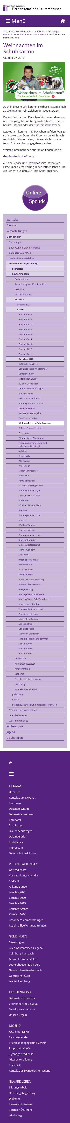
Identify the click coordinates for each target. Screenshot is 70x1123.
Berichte (24, 34)
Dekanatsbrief (17, 836)
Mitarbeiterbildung (20, 1059)
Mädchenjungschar (28, 470)
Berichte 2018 (25, 319)
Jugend (11, 732)
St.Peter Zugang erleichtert (31, 428)
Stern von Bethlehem (29, 633)
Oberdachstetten (18, 715)
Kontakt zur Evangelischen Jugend (29, 1070)
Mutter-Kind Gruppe (28, 618)
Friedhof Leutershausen (28, 679)
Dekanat (12, 225)
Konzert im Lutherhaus (30, 604)
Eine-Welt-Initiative (28, 418)
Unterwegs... (21, 684)
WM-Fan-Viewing (27, 525)
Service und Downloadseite (29, 163)
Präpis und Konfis (20, 1048)
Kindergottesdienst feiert (31, 608)
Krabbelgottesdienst (28, 559)
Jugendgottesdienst (21, 1054)
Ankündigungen (23, 294)
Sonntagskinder (26, 628)
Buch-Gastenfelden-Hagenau (25, 247)
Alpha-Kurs (24, 475)
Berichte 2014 (25, 339)
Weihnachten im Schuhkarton (35, 423)
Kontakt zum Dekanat (22, 797)
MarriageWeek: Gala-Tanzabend (34, 599)
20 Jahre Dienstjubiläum (30, 505)
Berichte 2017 (25, 324)
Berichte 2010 (44, 34)
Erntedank (24, 433)
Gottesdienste (22, 279)
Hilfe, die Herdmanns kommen (33, 638)
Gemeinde (20, 658)
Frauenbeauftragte (20, 831)
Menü (18, 20)
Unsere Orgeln (18, 1015)
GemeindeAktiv (26, 574)
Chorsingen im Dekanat (23, 1004)
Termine (19, 289)
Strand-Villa (24, 456)
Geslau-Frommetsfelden (22, 258)
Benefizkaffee (25, 623)
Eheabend (23, 554)
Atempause (24, 460)
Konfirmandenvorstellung (31, 579)
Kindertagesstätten (25, 663)
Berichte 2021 (17, 892)
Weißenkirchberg (18, 720)
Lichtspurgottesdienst (29, 544)
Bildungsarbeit (18, 1087)
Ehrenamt (15, 820)
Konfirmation (25, 564)
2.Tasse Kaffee (25, 569)
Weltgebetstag (26, 589)
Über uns (14, 792)
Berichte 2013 (25, 344)
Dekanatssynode (19, 809)
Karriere (16, 699)
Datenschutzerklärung (22, 853)
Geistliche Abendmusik (30, 398)
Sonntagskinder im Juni (30, 515)
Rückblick (14, 1065)
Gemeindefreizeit (27, 408)
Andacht (14, 881)
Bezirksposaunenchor (22, 1009)
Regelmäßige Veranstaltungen (27, 925)
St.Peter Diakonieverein (30, 584)
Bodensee (23, 500)
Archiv (33, 34)
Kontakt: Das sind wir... (27, 689)
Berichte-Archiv (18, 909)
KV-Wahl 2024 (17, 914)
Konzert (22, 520)
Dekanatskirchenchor (22, 998)
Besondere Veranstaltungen (26, 920)
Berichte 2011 (25, 354)
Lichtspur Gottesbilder (29, 495)
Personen (15, 803)
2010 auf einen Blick (28, 363)
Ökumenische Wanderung (31, 438)
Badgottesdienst (27, 529)
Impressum (16, 847)
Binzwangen (15, 242)
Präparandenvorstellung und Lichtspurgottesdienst (33, 444)
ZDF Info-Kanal (37, 171)
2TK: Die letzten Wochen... (31, 413)
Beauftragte (16, 825)
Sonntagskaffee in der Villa (31, 403)
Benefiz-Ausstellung (28, 614)
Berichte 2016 (25, 329)
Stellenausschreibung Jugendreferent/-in (34, 704)
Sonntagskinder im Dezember (33, 368)
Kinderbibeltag (26, 393)
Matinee (23, 510)
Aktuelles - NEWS (19, 1032)
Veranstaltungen (17, 231)
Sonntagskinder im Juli (29, 490)
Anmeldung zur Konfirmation (30, 284)
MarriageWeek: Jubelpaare (31, 594)
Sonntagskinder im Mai (30, 535)
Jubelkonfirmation (27, 539)
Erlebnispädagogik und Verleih (27, 1043)
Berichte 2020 (23, 304)
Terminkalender (18, 1037)
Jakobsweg (15, 1115)
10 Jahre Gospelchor (28, 383)
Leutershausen (10, 34)
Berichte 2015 (25, 334)
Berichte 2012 (25, 349)
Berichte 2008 (25, 648)
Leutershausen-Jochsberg (45, 31)
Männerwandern (27, 549)
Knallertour (24, 465)
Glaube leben (15, 738)
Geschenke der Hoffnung (18, 156)
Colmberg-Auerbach (20, 252)
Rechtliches (16, 842)
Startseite (12, 219)
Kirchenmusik (22, 668)
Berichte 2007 (25, 653)
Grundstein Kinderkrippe (31, 388)
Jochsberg (17, 694)
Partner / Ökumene (21, 1110)
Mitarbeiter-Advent (28, 378)
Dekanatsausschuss (21, 814)
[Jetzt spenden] (35, 197)
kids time (23, 450)
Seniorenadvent (26, 373)
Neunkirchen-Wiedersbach (23, 710)
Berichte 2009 (25, 643)
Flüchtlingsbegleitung (22, 1093)
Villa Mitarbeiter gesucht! (31, 485)
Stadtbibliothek (43, 125)
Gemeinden (25, 31)
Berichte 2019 (25, 314)
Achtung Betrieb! (27, 480)
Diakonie (19, 673)
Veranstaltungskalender (23, 875)
